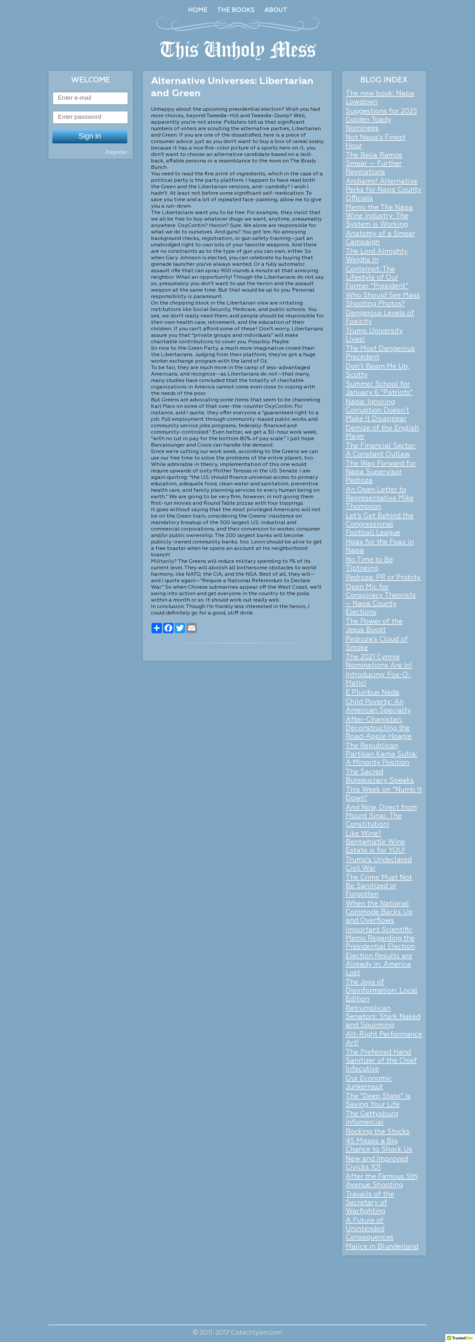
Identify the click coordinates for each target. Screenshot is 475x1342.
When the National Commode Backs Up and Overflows (379, 912)
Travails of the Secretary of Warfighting (370, 1203)
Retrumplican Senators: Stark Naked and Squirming (383, 1017)
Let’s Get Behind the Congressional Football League (380, 524)
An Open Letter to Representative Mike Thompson (380, 498)
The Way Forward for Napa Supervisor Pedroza (381, 472)
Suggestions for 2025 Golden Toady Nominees (381, 120)
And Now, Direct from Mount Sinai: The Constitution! (381, 816)
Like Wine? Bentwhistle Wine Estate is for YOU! (375, 842)
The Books (236, 10)
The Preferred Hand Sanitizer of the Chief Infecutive (381, 1061)
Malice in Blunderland (382, 1247)
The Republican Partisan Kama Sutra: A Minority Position (381, 754)
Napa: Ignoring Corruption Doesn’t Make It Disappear (377, 410)
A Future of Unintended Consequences (370, 1229)
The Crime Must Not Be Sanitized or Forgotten (379, 886)
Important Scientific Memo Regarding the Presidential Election (380, 938)
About (275, 10)
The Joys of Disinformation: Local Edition (381, 991)
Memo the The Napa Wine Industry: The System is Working (379, 216)
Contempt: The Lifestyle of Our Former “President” (377, 278)
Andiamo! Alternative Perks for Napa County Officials (383, 190)
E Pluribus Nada (372, 692)
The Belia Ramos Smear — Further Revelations (374, 164)
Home (197, 10)
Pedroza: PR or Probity (383, 577)
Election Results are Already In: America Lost (379, 964)
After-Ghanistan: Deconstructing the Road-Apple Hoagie (379, 728)
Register (116, 152)
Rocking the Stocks (378, 1132)
